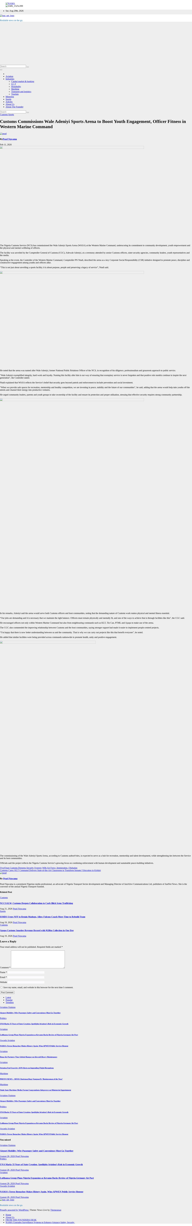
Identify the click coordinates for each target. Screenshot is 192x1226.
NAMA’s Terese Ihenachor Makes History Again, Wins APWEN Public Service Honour (34, 1046)
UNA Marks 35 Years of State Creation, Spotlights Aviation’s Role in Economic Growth (34, 1024)
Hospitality (16, 86)
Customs (4, 114)
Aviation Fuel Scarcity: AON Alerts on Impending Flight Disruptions (27, 1068)
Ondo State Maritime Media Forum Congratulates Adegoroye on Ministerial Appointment (35, 1090)
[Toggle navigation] (1, 69)
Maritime (15, 89)
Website (3, 982)
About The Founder (14, 107)
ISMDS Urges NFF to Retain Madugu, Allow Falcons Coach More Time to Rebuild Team (42, 917)
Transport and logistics (21, 91)
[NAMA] (10, 3)
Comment (5, 967)
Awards (3, 1040)
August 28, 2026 (7, 1156)
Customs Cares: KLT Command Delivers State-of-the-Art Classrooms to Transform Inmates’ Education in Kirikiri (50, 870)
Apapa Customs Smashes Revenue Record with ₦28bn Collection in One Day (37, 930)
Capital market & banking (22, 81)
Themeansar (55, 1210)
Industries (10, 79)
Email (3, 977)
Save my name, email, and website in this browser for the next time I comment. (38, 987)
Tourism (15, 94)
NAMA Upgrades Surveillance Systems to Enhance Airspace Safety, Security (40, 1222)
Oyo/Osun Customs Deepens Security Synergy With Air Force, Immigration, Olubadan (38, 868)
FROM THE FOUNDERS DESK (21, 1220)
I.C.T (13, 84)
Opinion (11, 1007)
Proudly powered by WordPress (14, 1210)
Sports (8, 99)
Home (8, 1215)
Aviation (9, 76)
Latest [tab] (8, 997)
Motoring (10, 96)
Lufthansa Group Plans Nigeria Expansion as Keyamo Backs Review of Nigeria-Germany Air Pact (39, 1035)
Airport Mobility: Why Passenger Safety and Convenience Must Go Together (30, 1013)
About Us (10, 104)
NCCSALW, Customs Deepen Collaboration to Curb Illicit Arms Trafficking (36, 903)
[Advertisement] (96, 43)
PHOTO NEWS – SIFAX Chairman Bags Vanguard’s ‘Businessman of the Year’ (31, 1079)
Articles (9, 102)
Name (3, 972)
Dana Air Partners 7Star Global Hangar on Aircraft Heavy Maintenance (28, 1057)
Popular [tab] (9, 1000)
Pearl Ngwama (10, 139)
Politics (3, 1018)
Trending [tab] (10, 1002)
